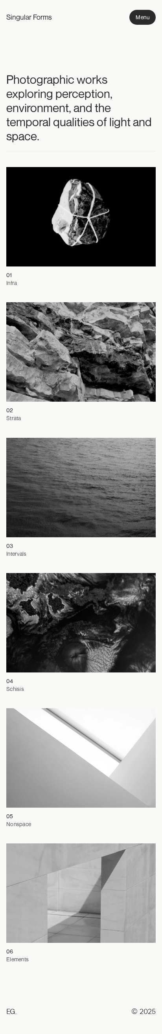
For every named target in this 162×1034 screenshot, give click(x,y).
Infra (11, 282)
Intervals (16, 553)
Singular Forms (29, 17)
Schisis (15, 688)
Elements (17, 959)
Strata (13, 418)
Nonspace (18, 824)
